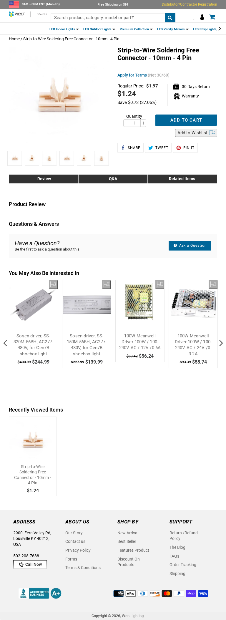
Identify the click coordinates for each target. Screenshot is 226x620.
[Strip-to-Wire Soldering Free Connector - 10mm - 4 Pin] (32, 440)
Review (44, 178)
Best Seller (126, 541)
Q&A (113, 178)
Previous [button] (5, 343)
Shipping (177, 573)
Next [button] (221, 343)
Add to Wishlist (193, 132)
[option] (14, 158)
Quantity (134, 116)
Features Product (133, 550)
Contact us (75, 541)
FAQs (174, 556)
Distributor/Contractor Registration (189, 4)
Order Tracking (183, 564)
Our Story (74, 533)
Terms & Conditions (83, 567)
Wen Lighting (133, 616)
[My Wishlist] (53, 284)
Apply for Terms (143, 75)
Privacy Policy (78, 550)
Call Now (33, 564)
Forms (71, 559)
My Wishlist (192, 16)
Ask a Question (192, 245)
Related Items (182, 178)
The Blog (177, 547)
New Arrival (127, 533)
